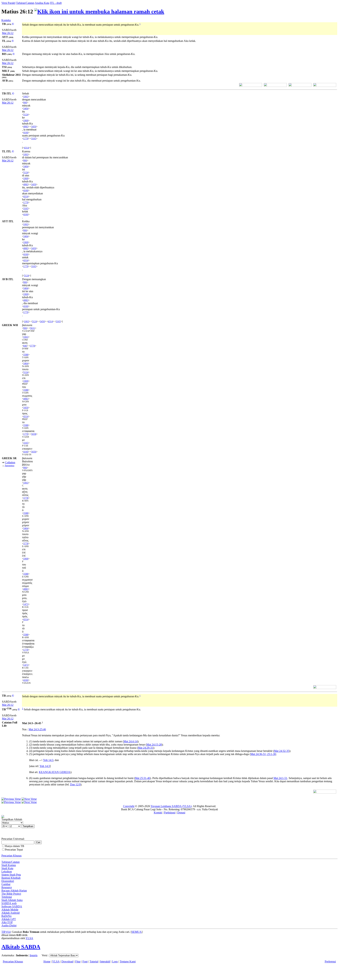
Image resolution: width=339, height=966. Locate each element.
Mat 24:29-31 (145, 747)
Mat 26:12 (7, 33)
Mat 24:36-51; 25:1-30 (263, 754)
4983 (25, 126)
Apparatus (9, 465)
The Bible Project (11, 893)
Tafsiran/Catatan (25, 2)
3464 (25, 108)
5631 (32, 328)
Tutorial (94, 961)
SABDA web (9, 903)
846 (25, 345)
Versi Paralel (8, 2)
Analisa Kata (42, 2)
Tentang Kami (128, 961)
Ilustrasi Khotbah (10, 877)
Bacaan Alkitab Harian (14, 890)
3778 (32, 345)
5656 (33, 451)
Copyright (128, 806)
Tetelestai (6, 896)
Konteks (6, 20)
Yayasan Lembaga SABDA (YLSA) (171, 806)
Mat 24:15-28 (154, 744)
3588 (25, 354)
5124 (25, 114)
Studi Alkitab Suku (12, 900)
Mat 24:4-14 (130, 741)
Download (67, 961)
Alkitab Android (10, 912)
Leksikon (6, 871)
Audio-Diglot (8, 925)
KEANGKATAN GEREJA (54, 772)
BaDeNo (6, 915)
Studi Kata (7, 868)
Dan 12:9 (75, 784)
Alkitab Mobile (9, 909)
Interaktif (105, 961)
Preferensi (330, 961)
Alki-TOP (7, 922)
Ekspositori (7, 880)
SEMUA (137, 931)
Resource (6, 887)
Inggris (33, 955)
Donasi (181, 812)
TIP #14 (5, 931)
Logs (115, 961)
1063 (25, 96)
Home (46, 961)
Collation (10, 462)
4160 (25, 132)
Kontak (158, 812)
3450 (33, 126)
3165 (33, 138)
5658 (33, 434)
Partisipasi (169, 812)
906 (25, 102)
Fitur (78, 961)
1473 (25, 604)
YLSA (29, 938)
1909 (25, 120)
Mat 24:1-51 (280, 778)
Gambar (5, 884)
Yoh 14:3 (48, 760)
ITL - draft (56, 2)
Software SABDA (11, 906)
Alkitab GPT (8, 919)
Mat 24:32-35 (281, 750)
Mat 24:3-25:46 (37, 729)
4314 (26, 147)
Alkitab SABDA (20, 947)
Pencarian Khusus (11, 855)
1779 (25, 138)
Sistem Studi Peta (11, 874)
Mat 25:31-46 (142, 778)
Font (85, 961)
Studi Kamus (8, 865)
